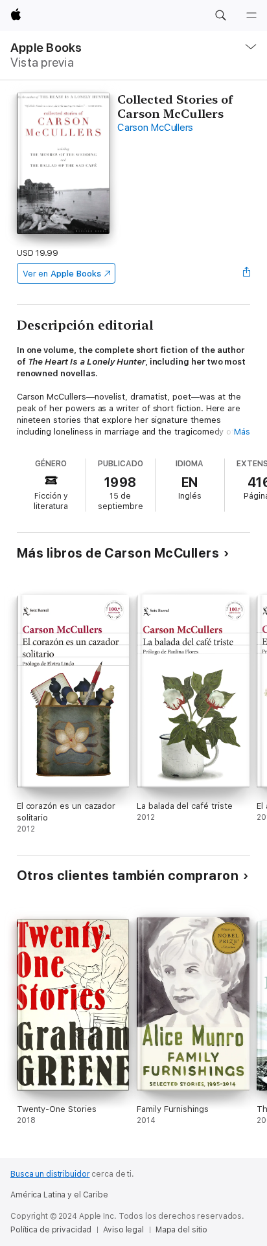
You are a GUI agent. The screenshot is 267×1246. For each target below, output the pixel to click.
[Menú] (251, 15)
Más (242, 431)
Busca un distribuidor (49, 1174)
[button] (220, 15)
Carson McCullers (155, 127)
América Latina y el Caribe (59, 1194)
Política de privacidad (50, 1229)
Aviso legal (123, 1229)
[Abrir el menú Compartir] (246, 273)
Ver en (62, 273)
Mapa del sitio (181, 1229)
